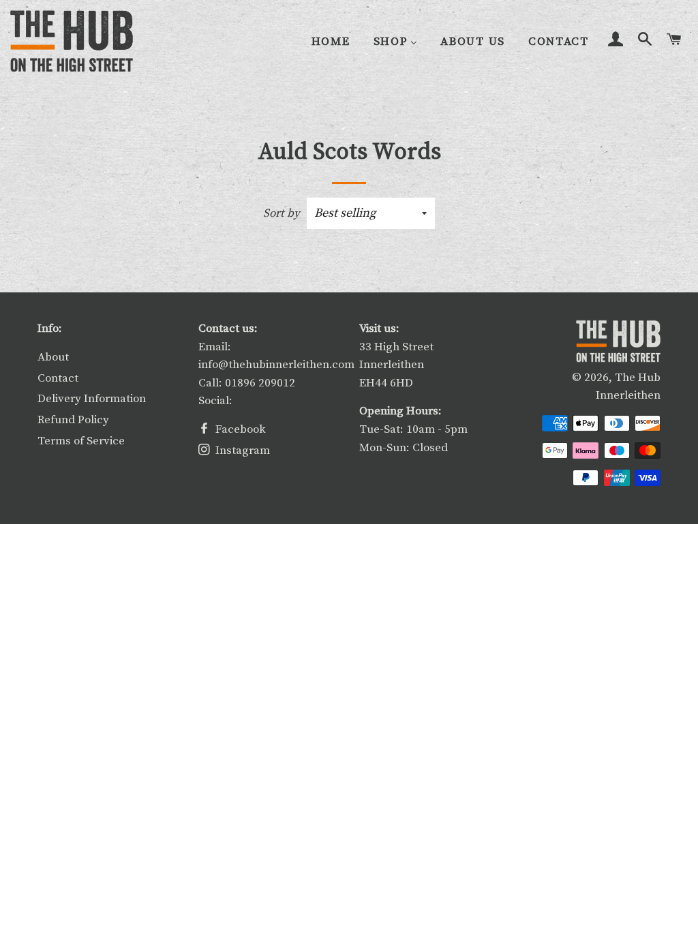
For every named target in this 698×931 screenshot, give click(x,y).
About (53, 357)
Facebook (239, 429)
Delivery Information (91, 398)
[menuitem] (331, 41)
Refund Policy (73, 419)
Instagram (241, 450)
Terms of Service (81, 440)
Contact (57, 378)
